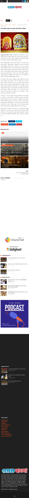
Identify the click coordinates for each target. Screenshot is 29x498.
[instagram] (27, 1)
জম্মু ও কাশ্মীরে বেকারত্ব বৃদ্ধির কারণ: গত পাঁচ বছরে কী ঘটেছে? (16, 258)
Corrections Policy (6, 436)
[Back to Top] (14, 496)
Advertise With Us (5, 425)
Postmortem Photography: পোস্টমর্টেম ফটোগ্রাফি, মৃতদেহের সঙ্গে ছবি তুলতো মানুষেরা (17, 286)
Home (2, 20)
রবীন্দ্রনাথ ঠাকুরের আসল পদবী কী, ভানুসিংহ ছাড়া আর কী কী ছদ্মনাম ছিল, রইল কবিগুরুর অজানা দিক (13, 139)
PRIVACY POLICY (5, 433)
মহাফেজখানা (13, 24)
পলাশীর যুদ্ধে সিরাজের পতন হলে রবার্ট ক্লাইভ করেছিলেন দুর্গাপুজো (12, 152)
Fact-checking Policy (6, 434)
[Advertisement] (14, 217)
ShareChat (4, 421)
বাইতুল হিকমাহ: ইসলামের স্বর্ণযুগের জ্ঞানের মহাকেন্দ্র (9, 165)
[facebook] (23, 1)
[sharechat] (20, 1)
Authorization (4, 431)
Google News (4, 420)
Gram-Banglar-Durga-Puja (7, 145)
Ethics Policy (4, 428)
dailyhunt (3, 423)
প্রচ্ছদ (10, 24)
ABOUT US (3, 429)
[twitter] (25, 1)
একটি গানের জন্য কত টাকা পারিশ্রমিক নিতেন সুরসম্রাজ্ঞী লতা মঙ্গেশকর (17, 264)
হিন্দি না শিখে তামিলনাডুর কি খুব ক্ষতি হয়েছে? (14, 270)
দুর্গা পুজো (6, 24)
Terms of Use (4, 426)
